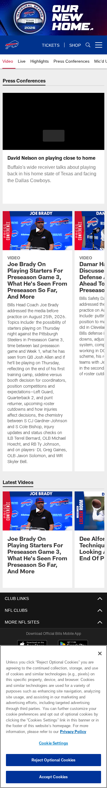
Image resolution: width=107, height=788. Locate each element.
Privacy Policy (26, 731)
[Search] (88, 45)
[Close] (99, 653)
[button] (53, 136)
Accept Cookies (53, 776)
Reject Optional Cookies (54, 760)
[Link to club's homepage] (12, 42)
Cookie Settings (53, 743)
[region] (53, 716)
